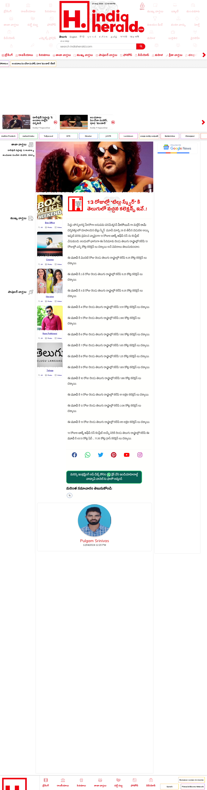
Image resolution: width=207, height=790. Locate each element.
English (73, 37)
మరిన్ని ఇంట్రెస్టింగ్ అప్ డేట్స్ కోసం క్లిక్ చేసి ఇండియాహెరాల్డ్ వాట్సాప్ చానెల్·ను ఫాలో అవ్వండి (104, 477)
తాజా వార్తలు (19, 145)
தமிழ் (114, 37)
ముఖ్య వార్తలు (18, 218)
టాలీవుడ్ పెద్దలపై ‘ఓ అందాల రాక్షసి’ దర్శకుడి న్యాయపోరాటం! (43, 120)
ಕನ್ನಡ (103, 37)
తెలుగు (63, 37)
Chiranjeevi (186, 136)
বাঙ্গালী (134, 37)
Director (84, 136)
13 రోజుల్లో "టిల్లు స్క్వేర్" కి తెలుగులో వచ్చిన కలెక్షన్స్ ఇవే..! (117, 205)
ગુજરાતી (91, 37)
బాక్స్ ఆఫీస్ (117, 236)
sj (69, 495)
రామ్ (143, 225)
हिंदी (82, 37)
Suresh (169, 786)
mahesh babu (24, 136)
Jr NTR (104, 136)
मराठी (123, 37)
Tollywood (44, 136)
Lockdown (124, 136)
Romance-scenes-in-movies (191, 780)
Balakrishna (166, 136)
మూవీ (74, 258)
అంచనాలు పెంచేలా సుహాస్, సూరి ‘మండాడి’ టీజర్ (29, 64)
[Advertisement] (103, 90)
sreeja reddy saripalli (145, 136)
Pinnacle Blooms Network (193, 786)
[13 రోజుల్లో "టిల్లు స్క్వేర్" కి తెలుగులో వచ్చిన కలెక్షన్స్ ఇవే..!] (94, 191)
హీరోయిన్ (124, 225)
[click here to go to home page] (102, 31)
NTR (65, 136)
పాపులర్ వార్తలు (17, 292)
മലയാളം (64, 41)
